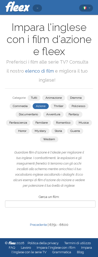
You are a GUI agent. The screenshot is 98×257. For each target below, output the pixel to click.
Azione (40, 106)
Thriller (58, 106)
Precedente (38, 225)
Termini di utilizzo (77, 243)
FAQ (12, 247)
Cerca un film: (49, 197)
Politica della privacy (43, 243)
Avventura (53, 114)
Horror (22, 131)
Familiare (41, 122)
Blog (80, 252)
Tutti (34, 97)
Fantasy (74, 114)
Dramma (76, 97)
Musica (84, 122)
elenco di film (39, 71)
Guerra (75, 131)
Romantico (63, 122)
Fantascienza (18, 122)
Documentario (28, 114)
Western (49, 139)
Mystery (40, 131)
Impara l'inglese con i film (56, 247)
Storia (58, 131)
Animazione (53, 97)
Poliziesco (78, 106)
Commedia (20, 106)
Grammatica (61, 252)
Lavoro (26, 247)
